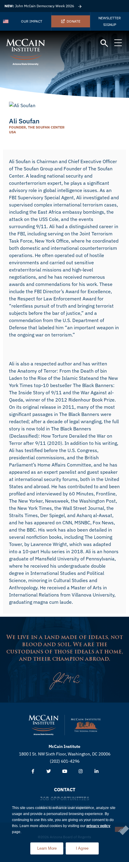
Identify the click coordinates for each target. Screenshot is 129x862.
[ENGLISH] (6, 21)
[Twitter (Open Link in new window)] (48, 771)
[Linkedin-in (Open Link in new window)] (96, 771)
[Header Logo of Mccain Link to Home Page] (25, 52)
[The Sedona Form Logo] (86, 725)
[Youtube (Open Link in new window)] (64, 771)
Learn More (50, 846)
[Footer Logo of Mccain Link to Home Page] (43, 725)
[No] (119, 829)
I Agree (82, 848)
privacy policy (98, 826)
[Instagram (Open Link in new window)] (80, 771)
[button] (104, 43)
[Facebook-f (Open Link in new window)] (33, 771)
